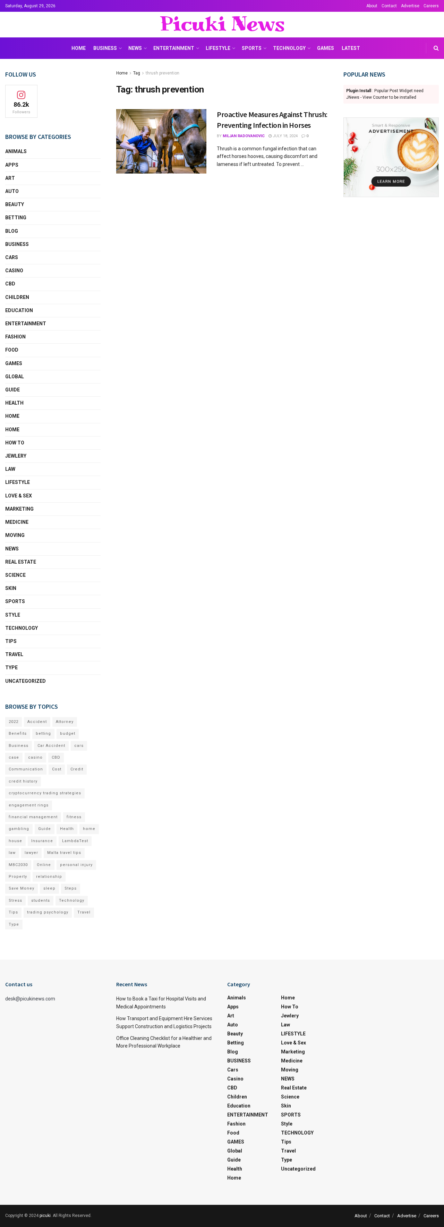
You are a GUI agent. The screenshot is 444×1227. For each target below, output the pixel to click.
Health (14, 403)
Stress (15, 900)
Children (17, 297)
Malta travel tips (64, 852)
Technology (71, 900)
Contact (389, 5)
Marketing (19, 509)
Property (18, 876)
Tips (11, 641)
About (371, 5)
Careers (431, 5)
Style (12, 615)
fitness (74, 817)
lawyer (31, 852)
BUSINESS (105, 48)
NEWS (135, 48)
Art (10, 178)
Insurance (42, 841)
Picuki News (222, 25)
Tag (136, 73)
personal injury (76, 865)
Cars (11, 257)
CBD (10, 283)
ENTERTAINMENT (173, 48)
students (40, 900)
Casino (14, 270)
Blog (11, 231)
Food (11, 350)
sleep (49, 888)
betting (43, 733)
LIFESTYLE (218, 48)
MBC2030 (18, 865)
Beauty (14, 204)
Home (78, 48)
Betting (15, 217)
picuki (45, 1215)
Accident (37, 722)
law (12, 852)
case (14, 757)
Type (11, 667)
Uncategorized (25, 681)
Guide (12, 389)
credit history (23, 781)
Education (19, 310)
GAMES (325, 48)
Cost (56, 769)
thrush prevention (162, 73)
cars (79, 745)
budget (67, 733)
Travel (14, 654)
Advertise (410, 5)
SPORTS (252, 48)
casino (35, 757)
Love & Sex (18, 495)
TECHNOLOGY (289, 48)
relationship (49, 876)
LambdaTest (75, 841)
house (15, 841)
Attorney (65, 722)
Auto (12, 191)
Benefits (18, 733)
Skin (10, 588)
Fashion (15, 336)
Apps (11, 165)
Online (44, 865)
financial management (33, 817)
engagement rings (29, 805)
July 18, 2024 (285, 136)
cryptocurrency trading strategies (45, 793)
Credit (76, 769)
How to (14, 442)
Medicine (16, 522)
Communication (26, 769)
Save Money (21, 888)
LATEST (351, 48)
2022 (13, 722)
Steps (71, 888)
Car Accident (51, 745)
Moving (15, 535)
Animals (16, 151)
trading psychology (47, 912)
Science (15, 575)
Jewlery (15, 456)
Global (14, 376)
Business (18, 745)
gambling (19, 829)
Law (10, 469)
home (89, 829)
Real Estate (20, 562)
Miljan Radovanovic (244, 136)
